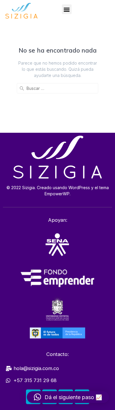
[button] (67, 9)
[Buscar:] (57, 88)
